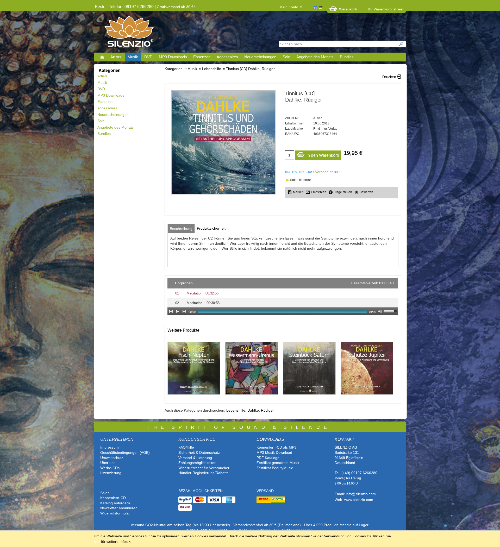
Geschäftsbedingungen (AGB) (125, 452)
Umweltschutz (111, 458)
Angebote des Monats (315, 57)
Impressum (109, 447)
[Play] (178, 311)
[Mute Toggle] (380, 311)
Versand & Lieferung (195, 458)
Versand (322, 172)
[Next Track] (184, 311)
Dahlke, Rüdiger (260, 410)
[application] (282, 296)
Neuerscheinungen (260, 57)
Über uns (107, 463)
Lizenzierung (110, 473)
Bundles (347, 57)
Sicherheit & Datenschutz (199, 452)
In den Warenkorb (323, 155)
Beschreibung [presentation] (181, 229)
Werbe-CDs (110, 468)
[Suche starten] (401, 44)
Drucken (389, 77)
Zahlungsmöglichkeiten (197, 463)
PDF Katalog (267, 458)
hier (97, 541)
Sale (286, 57)
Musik (133, 57)
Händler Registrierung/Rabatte (203, 473)
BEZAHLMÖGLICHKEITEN (200, 491)
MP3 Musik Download (274, 452)
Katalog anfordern (115, 503)
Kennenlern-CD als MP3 (276, 447)
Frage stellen (343, 192)
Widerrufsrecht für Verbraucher (203, 468)
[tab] (181, 228)
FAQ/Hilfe (186, 447)
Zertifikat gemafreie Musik (278, 463)
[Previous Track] (171, 311)
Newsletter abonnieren (119, 508)
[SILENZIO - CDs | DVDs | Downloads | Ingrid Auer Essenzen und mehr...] (129, 33)
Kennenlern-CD (113, 498)
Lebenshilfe (235, 410)
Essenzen (201, 57)
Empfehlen (318, 192)
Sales (104, 493)
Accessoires (227, 57)
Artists (115, 57)
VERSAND (265, 491)
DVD (148, 57)
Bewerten (366, 192)
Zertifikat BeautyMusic (275, 468)
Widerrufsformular (115, 513)
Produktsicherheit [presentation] (211, 228)
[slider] (391, 310)
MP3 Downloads (173, 57)
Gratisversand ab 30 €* (176, 7)
